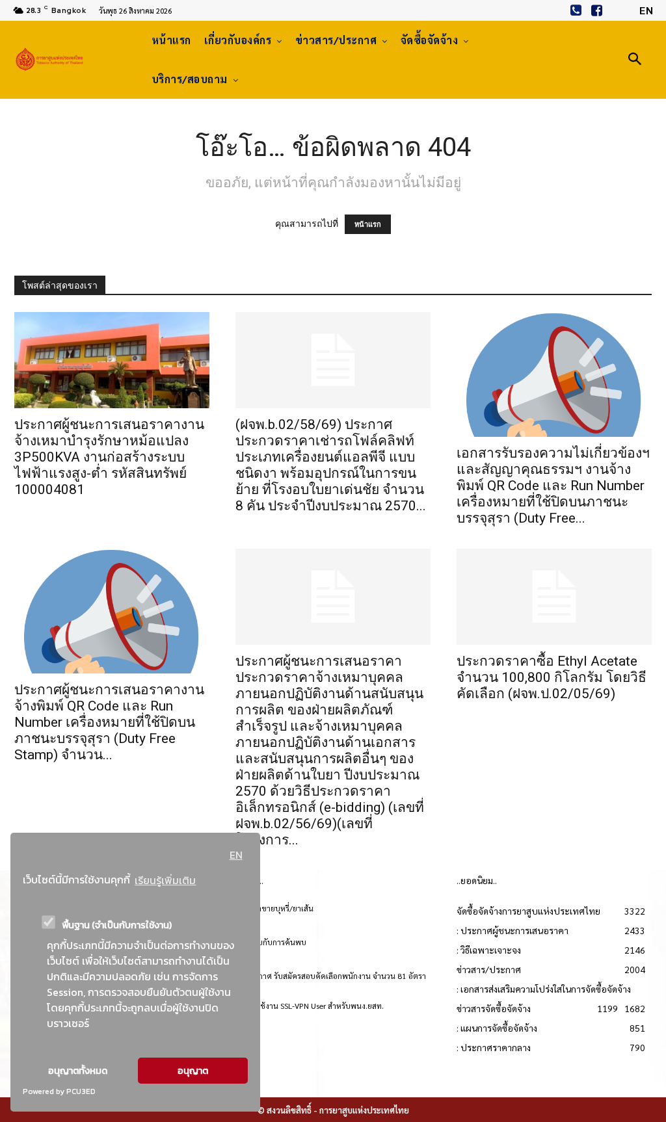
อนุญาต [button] (193, 1070)
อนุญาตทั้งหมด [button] (77, 1070)
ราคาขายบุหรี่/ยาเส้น (279, 908)
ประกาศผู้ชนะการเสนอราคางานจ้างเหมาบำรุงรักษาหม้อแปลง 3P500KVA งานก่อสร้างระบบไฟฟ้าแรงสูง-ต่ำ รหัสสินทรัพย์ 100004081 (109, 457)
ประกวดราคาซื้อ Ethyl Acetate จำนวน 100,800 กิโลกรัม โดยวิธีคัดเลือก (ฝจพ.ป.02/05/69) (551, 677)
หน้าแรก (367, 224)
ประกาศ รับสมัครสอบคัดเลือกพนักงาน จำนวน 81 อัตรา (335, 976)
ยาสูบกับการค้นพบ (275, 942)
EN (236, 855)
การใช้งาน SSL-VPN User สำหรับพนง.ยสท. (314, 1005)
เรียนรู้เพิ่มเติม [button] (165, 880)
